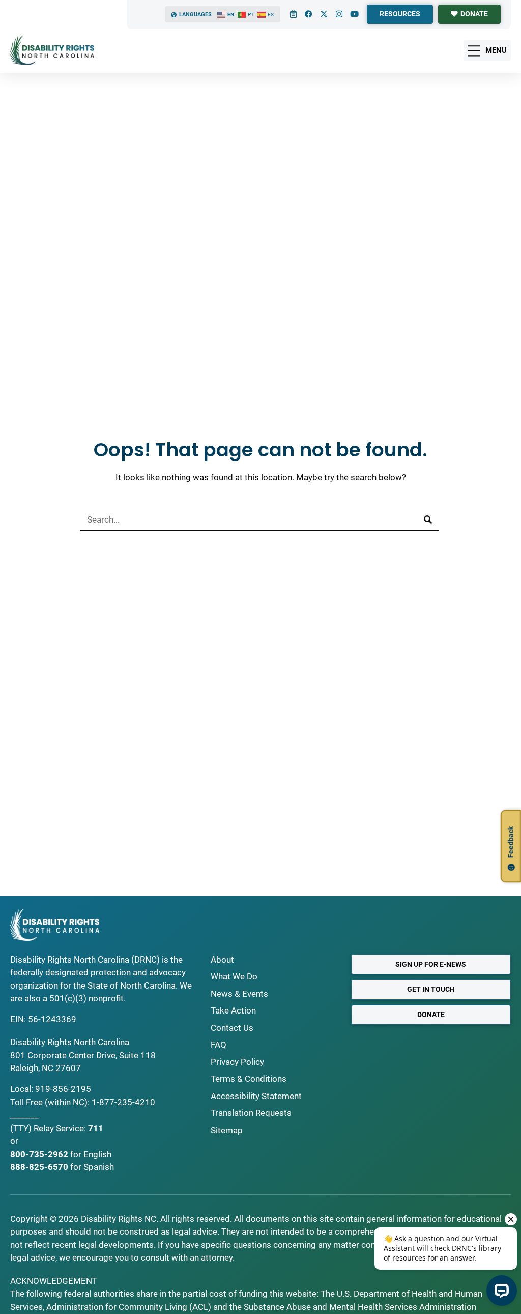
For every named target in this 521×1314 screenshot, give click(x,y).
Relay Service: (60, 1128)
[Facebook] (308, 14)
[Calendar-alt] (293, 14)
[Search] (428, 519)
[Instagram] (338, 14)
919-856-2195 (63, 1089)
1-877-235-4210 (123, 1102)
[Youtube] (354, 14)
